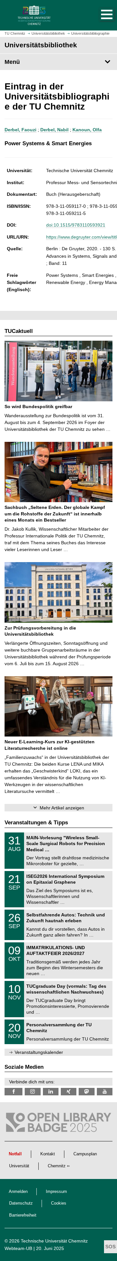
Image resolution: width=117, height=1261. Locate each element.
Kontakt (47, 1154)
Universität (19, 1166)
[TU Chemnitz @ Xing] (68, 1091)
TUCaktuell (19, 331)
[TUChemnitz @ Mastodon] (86, 1091)
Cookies (58, 1203)
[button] (100, 15)
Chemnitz (57, 1166)
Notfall (15, 1154)
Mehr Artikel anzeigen (62, 807)
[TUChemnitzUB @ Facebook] (13, 1091)
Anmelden (18, 1191)
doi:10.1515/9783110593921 (75, 225)
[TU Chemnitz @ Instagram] (32, 1091)
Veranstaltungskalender (39, 1052)
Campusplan (85, 1154)
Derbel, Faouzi (20, 129)
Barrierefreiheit (22, 1215)
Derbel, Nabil (54, 129)
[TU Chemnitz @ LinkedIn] (50, 1091)
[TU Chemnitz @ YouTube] (104, 1091)
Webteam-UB (18, 1248)
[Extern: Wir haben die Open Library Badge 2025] (58, 1124)
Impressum (56, 1191)
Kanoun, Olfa (87, 129)
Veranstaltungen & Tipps (36, 822)
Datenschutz (21, 1203)
